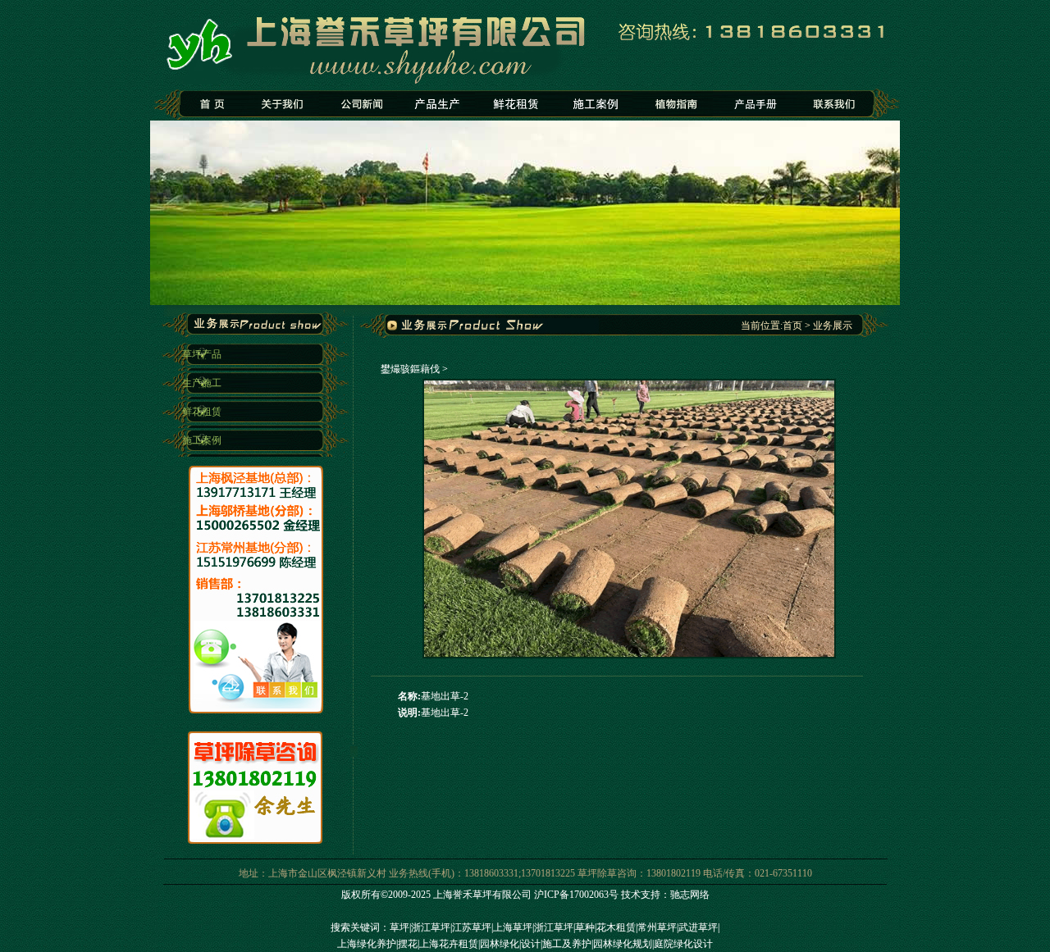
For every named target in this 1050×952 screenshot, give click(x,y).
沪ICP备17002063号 (576, 894)
